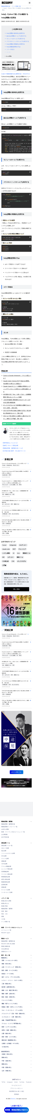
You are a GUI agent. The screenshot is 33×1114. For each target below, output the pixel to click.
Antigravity (9, 465)
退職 (2, 916)
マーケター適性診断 (6, 874)
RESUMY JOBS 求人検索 (8, 944)
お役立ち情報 (5, 829)
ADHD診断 (4, 864)
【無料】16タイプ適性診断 (10, 445)
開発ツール (16, 504)
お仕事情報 (4, 834)
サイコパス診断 (5, 890)
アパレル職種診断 (6, 866)
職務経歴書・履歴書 (6, 909)
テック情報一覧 (16, 6)
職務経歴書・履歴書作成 (8, 824)
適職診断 (3, 861)
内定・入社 (4, 914)
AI (17, 484)
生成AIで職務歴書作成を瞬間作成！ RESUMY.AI (15, 74)
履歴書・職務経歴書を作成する (16, 1110)
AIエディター (16, 465)
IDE (13, 494)
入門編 (7, 533)
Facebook (28, 1082)
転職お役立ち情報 (6, 901)
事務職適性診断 (5, 877)
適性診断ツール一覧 (6, 845)
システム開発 (12, 484)
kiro (3, 494)
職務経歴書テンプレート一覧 (9, 827)
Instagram (10, 1082)
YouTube (21, 1082)
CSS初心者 (4, 514)
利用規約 (16, 1094)
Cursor (3, 465)
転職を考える (5, 903)
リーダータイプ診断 (6, 892)
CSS (10, 514)
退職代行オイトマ (6, 951)
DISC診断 (4, 856)
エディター (7, 504)
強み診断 (3, 851)
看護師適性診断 (5, 882)
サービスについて (16, 1085)
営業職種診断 (5, 871)
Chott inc (13, 1099)
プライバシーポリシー (16, 1088)
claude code (4, 475)
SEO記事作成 (5, 949)
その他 (3, 919)
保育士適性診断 (5, 879)
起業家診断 (4, 884)
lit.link (16, 1082)
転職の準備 (4, 906)
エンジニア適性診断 (6, 869)
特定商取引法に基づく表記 (16, 1091)
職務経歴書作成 (5, 6)
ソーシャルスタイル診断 (8, 853)
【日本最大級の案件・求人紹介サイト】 (14, 451)
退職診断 (3, 887)
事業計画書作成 (5, 946)
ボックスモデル (15, 514)
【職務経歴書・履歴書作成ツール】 (12, 448)
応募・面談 (4, 911)
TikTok (3, 1082)
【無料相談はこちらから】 (10, 443)
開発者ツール (8, 494)
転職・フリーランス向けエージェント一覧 (13, 832)
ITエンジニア (5, 484)
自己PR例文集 (5, 837)
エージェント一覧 (6, 930)
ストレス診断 (5, 858)
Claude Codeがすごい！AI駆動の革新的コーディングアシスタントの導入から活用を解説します (17, 389)
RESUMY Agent (5, 933)
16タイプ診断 (5, 848)
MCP (10, 475)
